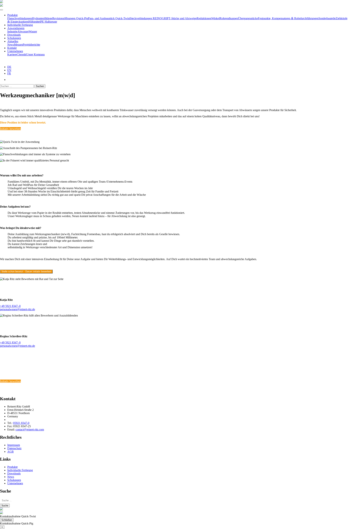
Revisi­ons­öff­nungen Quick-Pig (70, 18)
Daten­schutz (14, 448)
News (10, 44)
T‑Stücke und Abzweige (183, 18)
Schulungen (14, 38)
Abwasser (23, 31)
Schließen (6, 520)
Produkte (12, 15)
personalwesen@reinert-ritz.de (17, 309)
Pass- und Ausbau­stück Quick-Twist (109, 18)
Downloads (14, 34)
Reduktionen (204, 18)
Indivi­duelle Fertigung (20, 24)
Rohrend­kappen (229, 18)
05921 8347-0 (21, 422)
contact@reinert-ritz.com (29, 429)
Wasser (33, 31)
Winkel (215, 18)
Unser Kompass (35, 54)
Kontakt (12, 47)
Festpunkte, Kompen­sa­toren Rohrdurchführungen (288, 18)
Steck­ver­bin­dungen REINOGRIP (149, 18)
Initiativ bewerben (10, 128)
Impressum (13, 445)
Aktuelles (12, 41)
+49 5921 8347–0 (10, 306)
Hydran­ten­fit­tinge (42, 18)
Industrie (12, 31)
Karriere (12, 54)
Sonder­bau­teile (327, 18)
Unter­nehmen (15, 51)
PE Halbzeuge (48, 21)
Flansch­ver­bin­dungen (19, 18)
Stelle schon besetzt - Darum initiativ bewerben (26, 271)
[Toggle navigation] (1, 9)
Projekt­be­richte (31, 44)
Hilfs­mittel (34, 21)
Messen (18, 44)
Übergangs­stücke (248, 18)
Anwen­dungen (15, 28)
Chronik (21, 54)
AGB (10, 451)
